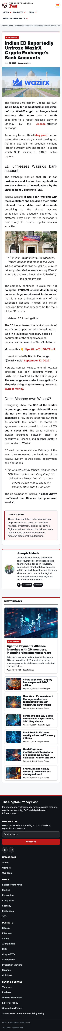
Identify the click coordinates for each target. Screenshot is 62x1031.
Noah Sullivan (28, 670)
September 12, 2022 (36, 360)
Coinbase (7, 975)
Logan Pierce (43, 708)
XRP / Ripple (8, 943)
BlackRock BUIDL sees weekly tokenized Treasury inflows (39, 735)
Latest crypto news (12, 884)
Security (6, 905)
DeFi (4, 949)
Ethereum (7, 933)
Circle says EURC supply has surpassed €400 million (37, 682)
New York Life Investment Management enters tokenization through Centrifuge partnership (38, 700)
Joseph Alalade (24, 63)
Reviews (6, 992)
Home (4, 26)
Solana (5, 938)
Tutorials (7, 987)
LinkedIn (38, 585)
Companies (19, 26)
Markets (18, 12)
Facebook (27, 585)
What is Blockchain (12, 997)
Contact (6, 867)
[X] (5, 850)
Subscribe (31, 842)
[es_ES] (57, 5)
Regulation (8, 895)
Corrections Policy (12, 1008)
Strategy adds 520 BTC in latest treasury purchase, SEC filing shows (38, 718)
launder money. (14, 388)
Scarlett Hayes (44, 689)
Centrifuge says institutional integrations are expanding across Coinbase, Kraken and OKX (39, 753)
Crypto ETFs (8, 954)
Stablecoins (8, 959)
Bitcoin (6, 928)
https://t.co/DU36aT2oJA (39, 349)
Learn (31, 12)
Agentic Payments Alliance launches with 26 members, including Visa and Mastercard (29, 649)
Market (6, 890)
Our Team (7, 873)
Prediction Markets (14, 18)
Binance (41, 123)
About (5, 862)
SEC (4, 916)
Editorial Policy (10, 1003)
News (6, 12)
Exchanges (8, 911)
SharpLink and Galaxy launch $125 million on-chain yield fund (37, 771)
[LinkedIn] (11, 850)
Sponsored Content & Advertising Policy (23, 1013)
